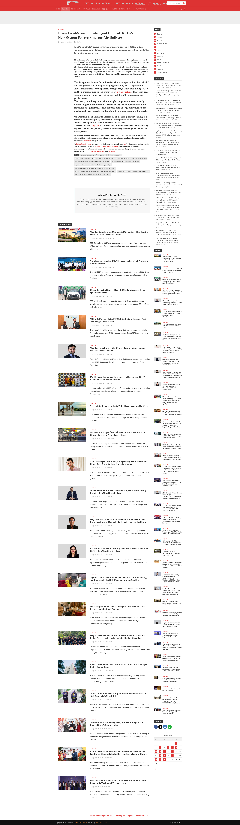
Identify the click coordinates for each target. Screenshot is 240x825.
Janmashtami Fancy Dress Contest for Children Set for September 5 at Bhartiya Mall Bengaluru (89, 16)
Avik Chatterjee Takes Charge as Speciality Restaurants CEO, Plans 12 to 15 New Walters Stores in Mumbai (119, 460)
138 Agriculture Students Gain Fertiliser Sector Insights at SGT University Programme (166, 230)
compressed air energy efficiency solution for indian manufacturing (100, 152)
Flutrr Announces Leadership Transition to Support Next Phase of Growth (171, 709)
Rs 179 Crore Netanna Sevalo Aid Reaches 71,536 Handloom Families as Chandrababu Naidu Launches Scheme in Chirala (118, 750)
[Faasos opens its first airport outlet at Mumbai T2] (157, 685)
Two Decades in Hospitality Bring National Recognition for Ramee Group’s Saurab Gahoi (117, 721)
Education (96, 9)
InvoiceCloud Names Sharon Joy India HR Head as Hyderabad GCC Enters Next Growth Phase (119, 547)
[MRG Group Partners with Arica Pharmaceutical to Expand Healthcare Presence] (157, 630)
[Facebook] (156, 724)
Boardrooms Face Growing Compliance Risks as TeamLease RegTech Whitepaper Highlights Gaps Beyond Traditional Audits (171, 575)
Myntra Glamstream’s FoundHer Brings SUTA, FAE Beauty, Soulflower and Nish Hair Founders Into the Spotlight (118, 576)
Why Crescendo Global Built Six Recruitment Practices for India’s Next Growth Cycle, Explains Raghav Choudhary (117, 634)
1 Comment (108, 293)
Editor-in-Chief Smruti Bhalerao (106, 144)
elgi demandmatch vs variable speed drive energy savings (93, 162)
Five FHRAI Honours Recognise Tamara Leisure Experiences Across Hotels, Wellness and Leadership (168, 140)
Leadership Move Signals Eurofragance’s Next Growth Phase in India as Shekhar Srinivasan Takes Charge (171, 588)
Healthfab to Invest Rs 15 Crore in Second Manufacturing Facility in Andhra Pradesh (172, 611)
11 (160, 749)
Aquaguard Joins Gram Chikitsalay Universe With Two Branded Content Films (168, 215)
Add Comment (109, 235)
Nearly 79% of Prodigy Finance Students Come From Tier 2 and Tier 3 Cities (169, 182)
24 (156, 757)
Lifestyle (86, 9)
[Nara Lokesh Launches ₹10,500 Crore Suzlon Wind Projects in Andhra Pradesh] (72, 261)
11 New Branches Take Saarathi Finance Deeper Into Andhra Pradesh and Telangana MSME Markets (172, 562)
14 (172, 749)
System (96, 122)
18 (160, 753)
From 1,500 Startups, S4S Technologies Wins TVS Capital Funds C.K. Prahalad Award (172, 529)
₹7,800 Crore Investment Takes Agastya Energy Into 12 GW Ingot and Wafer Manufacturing (118, 375)
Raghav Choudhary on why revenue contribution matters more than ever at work (171, 621)
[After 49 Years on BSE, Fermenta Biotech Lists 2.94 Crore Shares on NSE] (157, 548)
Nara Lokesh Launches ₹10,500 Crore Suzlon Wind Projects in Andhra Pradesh (119, 259)
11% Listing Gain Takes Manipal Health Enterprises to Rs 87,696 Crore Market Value (171, 540)
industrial (88, 138)
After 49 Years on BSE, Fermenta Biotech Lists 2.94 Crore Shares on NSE (171, 550)
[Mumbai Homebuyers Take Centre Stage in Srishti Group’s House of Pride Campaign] (72, 348)
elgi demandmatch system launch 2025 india (125, 159)
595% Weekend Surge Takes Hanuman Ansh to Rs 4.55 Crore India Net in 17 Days (133, 15)
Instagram (100, 149)
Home (58, 9)
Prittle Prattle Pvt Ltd (80, 820)
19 (164, 753)
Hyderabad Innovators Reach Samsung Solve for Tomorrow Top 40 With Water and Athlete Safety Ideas (169, 130)
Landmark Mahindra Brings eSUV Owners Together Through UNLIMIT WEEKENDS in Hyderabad (171, 697)
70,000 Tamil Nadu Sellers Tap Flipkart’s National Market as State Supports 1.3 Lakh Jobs (118, 692)
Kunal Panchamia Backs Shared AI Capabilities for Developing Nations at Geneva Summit (154, 16)
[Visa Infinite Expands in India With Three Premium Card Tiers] (72, 406)
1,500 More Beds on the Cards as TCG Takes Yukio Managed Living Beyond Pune (118, 663)
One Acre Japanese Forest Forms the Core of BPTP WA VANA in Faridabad (171, 600)
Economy (105, 9)
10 (156, 749)
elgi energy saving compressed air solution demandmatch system (95, 165)
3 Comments (108, 322)
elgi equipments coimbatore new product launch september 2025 (95, 169)
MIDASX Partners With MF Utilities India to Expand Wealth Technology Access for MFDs (118, 317)
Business (65, 9)
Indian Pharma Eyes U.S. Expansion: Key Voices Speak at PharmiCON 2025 (120, 813)
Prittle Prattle (81, 141)
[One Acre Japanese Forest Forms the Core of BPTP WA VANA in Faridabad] (157, 598)
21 (172, 753)
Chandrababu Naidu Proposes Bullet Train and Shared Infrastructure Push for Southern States (111, 16)
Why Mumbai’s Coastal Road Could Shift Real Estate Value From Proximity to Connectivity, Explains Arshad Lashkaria (118, 517)
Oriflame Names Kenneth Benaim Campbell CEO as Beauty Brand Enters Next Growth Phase (118, 489)
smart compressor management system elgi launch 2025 (92, 172)
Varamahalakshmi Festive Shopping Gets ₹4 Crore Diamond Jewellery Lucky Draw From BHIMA (168, 205)
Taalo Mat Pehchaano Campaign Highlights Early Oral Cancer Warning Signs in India (168, 190)
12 (164, 749)
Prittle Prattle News (101, 820)
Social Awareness (139, 9)
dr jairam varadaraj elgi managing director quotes (131, 155)
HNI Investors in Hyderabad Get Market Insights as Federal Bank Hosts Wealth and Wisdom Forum (118, 779)
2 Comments (108, 465)
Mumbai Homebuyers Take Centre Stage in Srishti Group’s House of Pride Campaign (117, 346)
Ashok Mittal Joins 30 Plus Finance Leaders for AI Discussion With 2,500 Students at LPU (66, 16)
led (125, 141)
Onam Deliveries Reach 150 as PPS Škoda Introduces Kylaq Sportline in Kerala (117, 288)
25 (160, 757)
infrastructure (123, 89)
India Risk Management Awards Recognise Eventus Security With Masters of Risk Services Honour (167, 237)
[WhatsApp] (170, 724)
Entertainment (124, 9)
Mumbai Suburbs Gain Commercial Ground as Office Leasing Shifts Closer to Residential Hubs (178, 16)
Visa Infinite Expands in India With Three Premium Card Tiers (119, 403)
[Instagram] (160, 724)
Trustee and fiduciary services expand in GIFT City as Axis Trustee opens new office (171, 655)
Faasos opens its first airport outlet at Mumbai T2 (171, 687)
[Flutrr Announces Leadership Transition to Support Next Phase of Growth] (157, 707)
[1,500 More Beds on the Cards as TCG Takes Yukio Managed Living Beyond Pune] (72, 665)
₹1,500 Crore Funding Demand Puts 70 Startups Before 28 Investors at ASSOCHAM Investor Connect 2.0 (172, 505)
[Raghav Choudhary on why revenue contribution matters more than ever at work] (157, 619)
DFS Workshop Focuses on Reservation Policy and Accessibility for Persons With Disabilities (168, 172)
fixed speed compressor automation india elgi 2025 (133, 169)
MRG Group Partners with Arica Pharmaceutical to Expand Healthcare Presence (171, 632)
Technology (75, 9)
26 (164, 757)
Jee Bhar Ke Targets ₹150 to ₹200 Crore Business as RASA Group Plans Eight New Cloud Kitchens (117, 431)
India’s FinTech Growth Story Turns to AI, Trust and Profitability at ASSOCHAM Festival (171, 517)
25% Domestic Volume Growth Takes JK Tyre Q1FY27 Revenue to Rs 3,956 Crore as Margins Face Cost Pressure (172, 492)
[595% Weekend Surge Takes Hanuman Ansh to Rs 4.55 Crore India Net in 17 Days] (123, 16)
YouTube (111, 149)
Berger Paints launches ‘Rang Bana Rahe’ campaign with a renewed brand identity (171, 677)
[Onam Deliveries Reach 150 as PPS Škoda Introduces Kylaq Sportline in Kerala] (72, 290)
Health (114, 9)
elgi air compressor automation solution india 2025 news (92, 159)
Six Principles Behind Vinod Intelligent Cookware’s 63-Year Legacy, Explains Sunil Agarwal (118, 605)
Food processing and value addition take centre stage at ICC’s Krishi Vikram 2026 (171, 666)
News (89, 141)
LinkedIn (92, 149)
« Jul (155, 766)
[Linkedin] (165, 724)
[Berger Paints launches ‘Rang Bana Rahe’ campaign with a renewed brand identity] (157, 675)
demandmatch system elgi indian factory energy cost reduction (94, 155)
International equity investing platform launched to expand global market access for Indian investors (172, 644)
